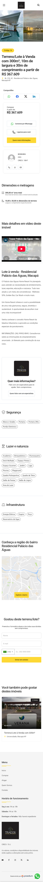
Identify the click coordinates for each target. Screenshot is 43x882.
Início (4, 770)
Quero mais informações (22, 140)
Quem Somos (7, 785)
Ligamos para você (24, 132)
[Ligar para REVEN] (9, 167)
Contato (5, 790)
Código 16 (8, 50)
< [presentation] (3, 28)
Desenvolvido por (15, 876)
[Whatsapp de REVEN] (15, 167)
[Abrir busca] (38, 5)
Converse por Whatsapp (23, 124)
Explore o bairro (21, 595)
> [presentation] (39, 28)
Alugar (4, 780)
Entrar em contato (21, 660)
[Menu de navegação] (4, 5)
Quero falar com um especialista (21, 393)
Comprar (5, 775)
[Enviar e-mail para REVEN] (20, 167)
